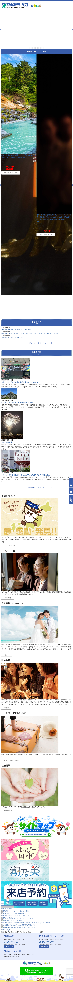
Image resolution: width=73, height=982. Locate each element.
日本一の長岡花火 (7, 442)
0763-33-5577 (11, 942)
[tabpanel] (36, 29)
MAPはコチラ (9, 946)
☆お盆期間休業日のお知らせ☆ (12, 337)
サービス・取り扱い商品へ (11, 760)
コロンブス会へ (7, 598)
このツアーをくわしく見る (11, 234)
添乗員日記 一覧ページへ (36, 487)
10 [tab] (49, 318)
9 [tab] (46, 318)
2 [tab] (33, 48)
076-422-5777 (47, 942)
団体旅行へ (6, 708)
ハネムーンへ (7, 655)
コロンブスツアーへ (9, 545)
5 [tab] (43, 48)
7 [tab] (41, 318)
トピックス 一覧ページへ (36, 343)
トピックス (36, 322)
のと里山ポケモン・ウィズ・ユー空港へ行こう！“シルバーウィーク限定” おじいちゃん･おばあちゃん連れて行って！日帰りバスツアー (53, 114)
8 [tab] (44, 318)
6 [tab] (38, 318)
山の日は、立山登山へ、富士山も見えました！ (17, 402)
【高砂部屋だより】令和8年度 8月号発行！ (16, 329)
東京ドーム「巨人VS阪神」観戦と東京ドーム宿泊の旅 (19, 382)
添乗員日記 (36, 353)
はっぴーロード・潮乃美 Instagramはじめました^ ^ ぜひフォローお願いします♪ (29, 333)
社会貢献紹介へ (7, 810)
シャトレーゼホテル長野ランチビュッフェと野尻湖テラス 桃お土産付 (25, 475)
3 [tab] (36, 48)
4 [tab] (39, 48)
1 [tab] (30, 48)
